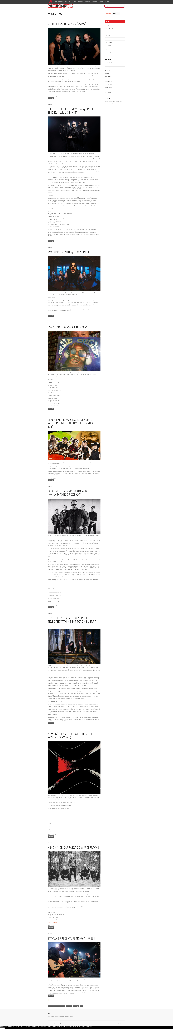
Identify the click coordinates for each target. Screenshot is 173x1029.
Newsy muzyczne (58, 2)
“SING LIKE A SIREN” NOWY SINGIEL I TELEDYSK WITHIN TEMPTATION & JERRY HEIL (72, 621)
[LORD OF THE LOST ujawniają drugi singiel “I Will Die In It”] (74, 134)
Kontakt (107, 2)
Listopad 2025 (108, 87)
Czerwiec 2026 (108, 68)
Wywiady (94, 2)
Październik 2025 (109, 90)
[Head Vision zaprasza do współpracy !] (74, 869)
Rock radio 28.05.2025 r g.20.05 (67, 327)
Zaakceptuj (2, 1028)
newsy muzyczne (61, 1016)
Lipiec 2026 (108, 65)
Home (109, 25)
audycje (106, 101)
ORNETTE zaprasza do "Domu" (67, 23)
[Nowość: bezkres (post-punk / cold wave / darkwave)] (74, 767)
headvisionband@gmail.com (53, 922)
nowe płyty (67, 1016)
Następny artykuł (76, 1006)
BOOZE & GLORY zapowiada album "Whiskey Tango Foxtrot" (69, 492)
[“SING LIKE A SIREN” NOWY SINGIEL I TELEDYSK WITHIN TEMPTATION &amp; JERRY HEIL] (74, 646)
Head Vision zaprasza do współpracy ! (73, 847)
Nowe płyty (67, 2)
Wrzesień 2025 (108, 92)
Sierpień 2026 (108, 62)
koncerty (117, 101)
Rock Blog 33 (123, 1023)
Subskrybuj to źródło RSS (54, 999)
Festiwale (80, 2)
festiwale (110, 101)
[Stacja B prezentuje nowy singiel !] (74, 960)
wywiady (71, 1016)
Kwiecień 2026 (108, 73)
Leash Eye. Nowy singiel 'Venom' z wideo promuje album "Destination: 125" (71, 423)
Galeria (74, 2)
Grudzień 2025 (108, 84)
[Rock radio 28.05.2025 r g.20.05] (74, 351)
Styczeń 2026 (108, 81)
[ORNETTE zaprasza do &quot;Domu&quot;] (74, 46)
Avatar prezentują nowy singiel (69, 252)
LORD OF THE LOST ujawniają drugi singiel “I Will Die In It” (70, 110)
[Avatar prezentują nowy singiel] (74, 273)
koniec (81, 1006)
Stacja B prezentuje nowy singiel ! (71, 938)
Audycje (101, 2)
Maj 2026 (107, 70)
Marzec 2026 (108, 76)
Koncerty (87, 2)
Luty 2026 (107, 79)
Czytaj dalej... (51, 98)
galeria (114, 101)
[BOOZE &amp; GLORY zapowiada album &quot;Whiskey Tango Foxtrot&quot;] (74, 516)
